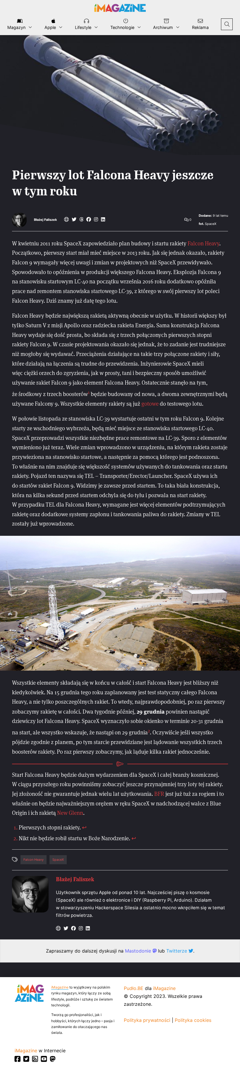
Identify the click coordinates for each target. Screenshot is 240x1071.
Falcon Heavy (203, 243)
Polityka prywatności (147, 1020)
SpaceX (58, 860)
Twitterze (177, 951)
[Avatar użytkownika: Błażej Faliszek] (30, 894)
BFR (159, 793)
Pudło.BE (133, 988)
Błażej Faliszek (45, 220)
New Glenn (70, 812)
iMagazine (59, 987)
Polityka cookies (193, 1020)
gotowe (150, 403)
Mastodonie (138, 951)
